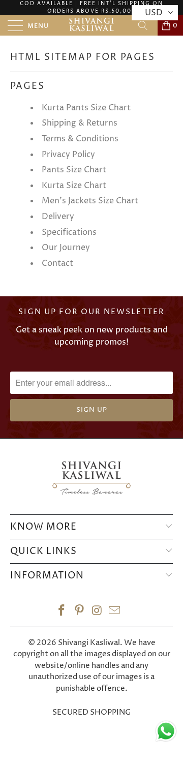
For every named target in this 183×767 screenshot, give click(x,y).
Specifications (69, 232)
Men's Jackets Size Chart (90, 200)
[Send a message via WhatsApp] (166, 731)
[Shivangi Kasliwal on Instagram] (97, 612)
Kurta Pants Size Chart (86, 107)
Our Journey (66, 247)
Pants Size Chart (74, 169)
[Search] (146, 25)
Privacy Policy (68, 154)
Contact (57, 263)
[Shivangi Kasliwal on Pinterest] (79, 612)
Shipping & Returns (79, 123)
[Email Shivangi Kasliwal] (115, 612)
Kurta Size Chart (74, 185)
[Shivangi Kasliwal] (91, 25)
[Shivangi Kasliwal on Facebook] (62, 612)
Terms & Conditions (80, 138)
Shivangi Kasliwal (89, 642)
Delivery (58, 216)
